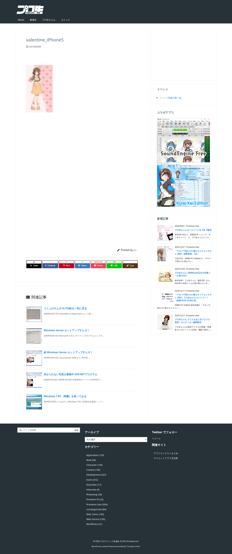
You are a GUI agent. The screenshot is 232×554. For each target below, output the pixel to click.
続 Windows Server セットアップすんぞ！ (68, 352)
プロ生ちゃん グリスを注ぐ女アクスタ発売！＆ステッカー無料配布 (192, 321)
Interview (92, 489)
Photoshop (94, 494)
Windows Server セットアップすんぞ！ (67, 330)
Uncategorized (96, 509)
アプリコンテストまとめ (166, 453)
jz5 (135, 250)
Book (91, 460)
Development (96, 474)
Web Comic (95, 514)
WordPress (94, 524)
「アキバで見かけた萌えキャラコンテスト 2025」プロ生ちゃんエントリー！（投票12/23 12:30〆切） (193, 297)
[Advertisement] (82, 152)
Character (94, 464)
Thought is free (133, 546)
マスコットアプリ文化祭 (166, 458)
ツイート (156, 438)
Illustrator (93, 484)
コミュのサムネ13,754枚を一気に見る (65, 308)
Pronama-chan (96, 504)
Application (95, 455)
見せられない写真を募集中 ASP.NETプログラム (70, 374)
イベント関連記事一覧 (170, 97)
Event (92, 479)
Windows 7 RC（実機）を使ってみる (65, 396)
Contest (93, 469)
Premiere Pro (94, 499)
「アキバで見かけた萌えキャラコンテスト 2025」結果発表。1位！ (193, 252)
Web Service (95, 519)
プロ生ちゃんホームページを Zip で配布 (193, 229)
